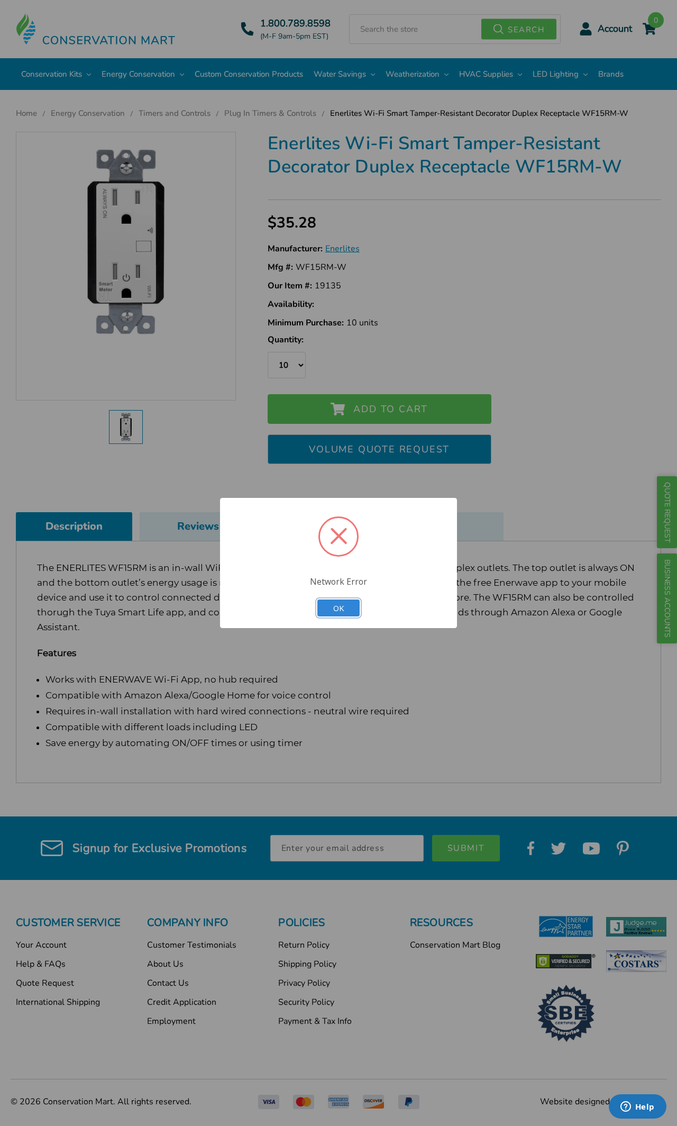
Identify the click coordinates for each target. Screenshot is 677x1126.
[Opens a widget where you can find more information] (637, 1107)
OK (338, 608)
